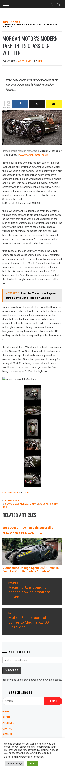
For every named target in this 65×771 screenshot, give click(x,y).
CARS (16, 500)
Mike (40, 61)
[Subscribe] (54, 104)
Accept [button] (32, 763)
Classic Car (12, 504)
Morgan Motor (10, 492)
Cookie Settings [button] (14, 763)
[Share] (20, 104)
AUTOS (8, 500)
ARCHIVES (8, 723)
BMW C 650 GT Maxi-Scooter (22, 533)
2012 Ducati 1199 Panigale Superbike (27, 527)
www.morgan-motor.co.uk (33, 154)
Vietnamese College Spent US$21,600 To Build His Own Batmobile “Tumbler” (30, 569)
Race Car (43, 504)
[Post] (37, 104)
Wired (25, 492)
